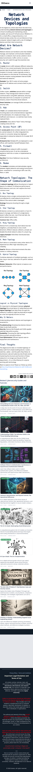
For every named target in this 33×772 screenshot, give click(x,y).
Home (3, 10)
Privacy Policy (13, 673)
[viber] (25, 376)
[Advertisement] (16, 651)
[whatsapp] (28, 376)
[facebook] (11, 376)
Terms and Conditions (25, 673)
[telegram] (18, 376)
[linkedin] (31, 376)
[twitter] (21, 376)
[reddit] (14, 376)
